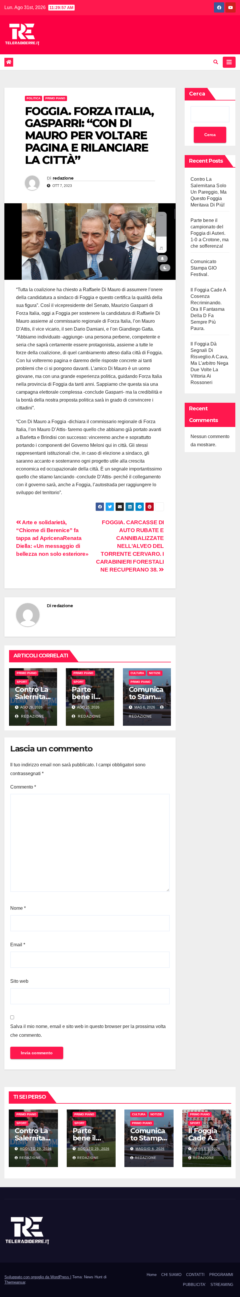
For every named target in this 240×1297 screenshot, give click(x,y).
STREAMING (221, 1284)
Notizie (155, 673)
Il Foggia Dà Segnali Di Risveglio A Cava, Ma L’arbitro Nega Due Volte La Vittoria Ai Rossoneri (209, 363)
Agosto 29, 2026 (36, 1148)
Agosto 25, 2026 (93, 1148)
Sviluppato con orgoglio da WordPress (37, 1277)
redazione (63, 178)
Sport (22, 681)
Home (152, 1274)
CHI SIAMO (171, 1274)
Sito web (19, 981)
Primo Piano (55, 98)
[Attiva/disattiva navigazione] (229, 62)
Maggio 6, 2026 (150, 1148)
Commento (23, 786)
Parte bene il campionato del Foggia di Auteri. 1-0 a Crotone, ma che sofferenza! (210, 233)
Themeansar (14, 1282)
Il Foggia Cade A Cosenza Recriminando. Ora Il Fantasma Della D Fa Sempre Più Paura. (208, 309)
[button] (215, 62)
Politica (33, 98)
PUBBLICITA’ (194, 1284)
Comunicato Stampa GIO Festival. (204, 268)
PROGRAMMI (221, 1274)
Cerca (197, 94)
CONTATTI (195, 1274)
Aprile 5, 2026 (206, 1148)
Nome (18, 908)
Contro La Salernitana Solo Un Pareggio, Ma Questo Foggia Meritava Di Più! (209, 192)
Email (17, 944)
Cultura (137, 673)
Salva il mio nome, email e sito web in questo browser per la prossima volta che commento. (88, 1031)
